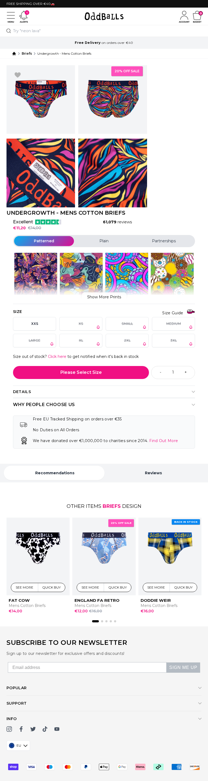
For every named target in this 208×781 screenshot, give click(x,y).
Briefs (112, 506)
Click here (57, 356)
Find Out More (163, 440)
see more (24, 587)
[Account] (184, 16)
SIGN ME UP (183, 667)
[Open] (10, 16)
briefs (27, 53)
